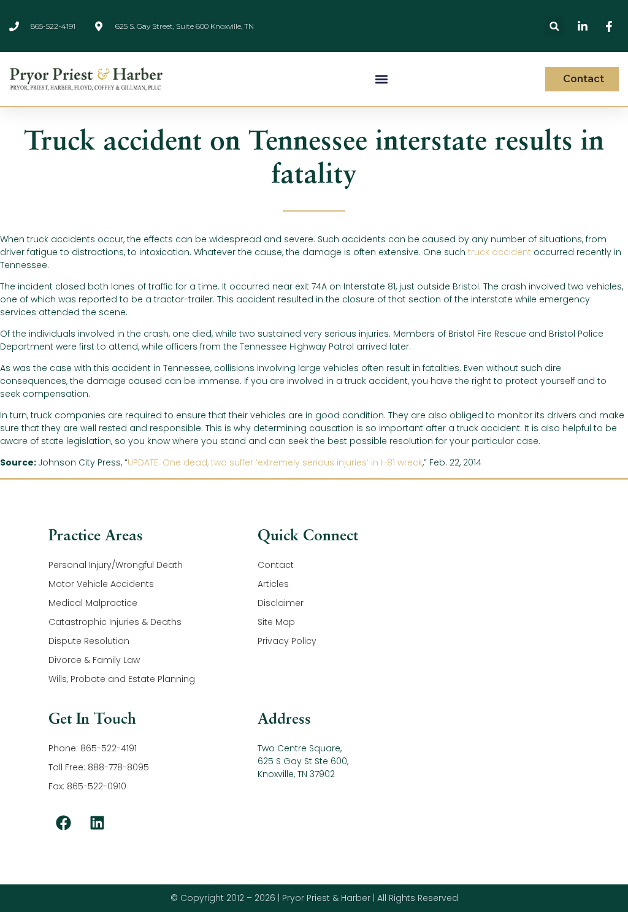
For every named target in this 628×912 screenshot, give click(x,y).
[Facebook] (63, 823)
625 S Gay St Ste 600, (303, 761)
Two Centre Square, (300, 748)
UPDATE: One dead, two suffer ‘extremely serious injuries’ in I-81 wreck (275, 462)
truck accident (499, 252)
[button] (554, 26)
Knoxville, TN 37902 (296, 774)
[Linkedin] (97, 823)
